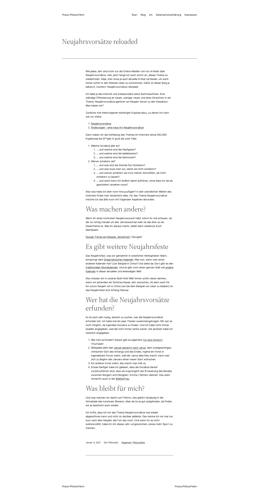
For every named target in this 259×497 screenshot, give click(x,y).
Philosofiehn (139, 442)
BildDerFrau (122, 378)
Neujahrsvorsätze (101, 123)
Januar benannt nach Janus (130, 347)
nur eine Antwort (153, 339)
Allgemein (126, 442)
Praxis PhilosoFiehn (73, 14)
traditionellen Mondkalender (102, 267)
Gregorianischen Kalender (118, 259)
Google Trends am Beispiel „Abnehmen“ (108, 237)
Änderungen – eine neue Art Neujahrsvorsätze (117, 127)
